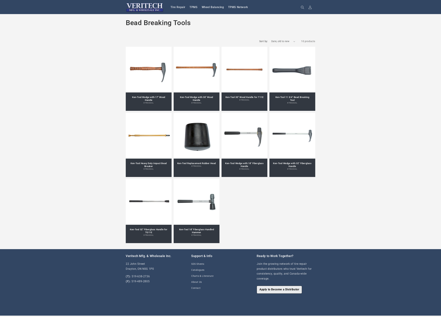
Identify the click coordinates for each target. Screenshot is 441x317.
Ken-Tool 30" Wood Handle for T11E (244, 97)
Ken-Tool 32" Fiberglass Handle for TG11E (148, 231)
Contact (196, 288)
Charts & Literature (202, 276)
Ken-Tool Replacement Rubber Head (196, 163)
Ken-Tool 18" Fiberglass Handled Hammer (196, 231)
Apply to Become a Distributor (279, 289)
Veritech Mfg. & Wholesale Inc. (207, 315)
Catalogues (197, 270)
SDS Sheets (197, 264)
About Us (196, 282)
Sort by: (263, 41)
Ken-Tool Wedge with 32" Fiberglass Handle (292, 165)
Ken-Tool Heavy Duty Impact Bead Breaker (149, 165)
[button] (302, 7)
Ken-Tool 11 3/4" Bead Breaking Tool (292, 98)
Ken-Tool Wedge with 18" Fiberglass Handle (244, 165)
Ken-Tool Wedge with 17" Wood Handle (148, 98)
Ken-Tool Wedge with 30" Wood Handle (196, 98)
